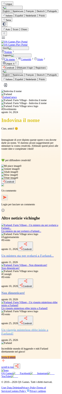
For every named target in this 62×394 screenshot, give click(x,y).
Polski (42, 15)
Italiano (9, 15)
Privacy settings (38, 391)
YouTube (6, 376)
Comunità (26, 59)
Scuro (15, 29)
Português (52, 11)
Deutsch (41, 11)
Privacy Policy (29, 387)
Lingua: (10, 63)
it (3, 7)
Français (30, 11)
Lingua (9, 4)
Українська (17, 11)
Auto (8, 29)
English (6, 11)
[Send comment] (4, 197)
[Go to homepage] (31, 43)
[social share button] (17, 366)
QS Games (7, 373)
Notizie (8, 52)
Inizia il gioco (8, 357)
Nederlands (31, 15)
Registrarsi (41, 68)
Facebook (25, 373)
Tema (8, 20)
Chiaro (24, 29)
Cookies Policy (18, 391)
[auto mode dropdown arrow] (4, 24)
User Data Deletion (11, 387)
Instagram (42, 373)
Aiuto (40, 59)
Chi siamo (9, 59)
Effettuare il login (25, 68)
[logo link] (5, 370)
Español (19, 15)
